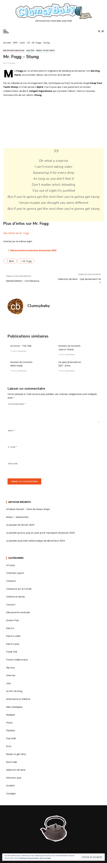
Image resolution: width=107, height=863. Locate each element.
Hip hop (10, 667)
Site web (13, 463)
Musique (10, 714)
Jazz (8, 683)
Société (10, 785)
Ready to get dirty (45, 50)
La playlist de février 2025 (20, 525)
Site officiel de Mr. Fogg (16, 233)
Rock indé (11, 762)
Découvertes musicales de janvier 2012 (33, 250)
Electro (30, 50)
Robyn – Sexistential (17, 517)
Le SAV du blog (14, 691)
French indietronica (17, 659)
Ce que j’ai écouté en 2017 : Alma (69, 364)
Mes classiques (14, 707)
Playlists (10, 730)
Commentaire (17, 404)
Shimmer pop (13, 777)
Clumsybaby (21, 351)
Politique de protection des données (35, 858)
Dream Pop (12, 620)
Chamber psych (15, 573)
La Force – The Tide (20, 345)
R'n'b (8, 746)
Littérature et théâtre (18, 699)
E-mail (12, 447)
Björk (11, 261)
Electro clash (13, 636)
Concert (10, 604)
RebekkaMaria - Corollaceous (22, 281)
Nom (11, 430)
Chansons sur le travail (18, 588)
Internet (10, 675)
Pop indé (11, 738)
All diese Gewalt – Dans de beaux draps (28, 509)
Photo (9, 722)
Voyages (11, 793)
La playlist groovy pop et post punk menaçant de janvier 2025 (40, 532)
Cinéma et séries (15, 596)
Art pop (10, 565)
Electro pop (12, 644)
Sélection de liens (15, 769)
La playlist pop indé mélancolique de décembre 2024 (35, 540)
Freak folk (11, 651)
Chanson (11, 581)
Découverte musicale (14, 50)
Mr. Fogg (27, 261)
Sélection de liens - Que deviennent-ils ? (79, 281)
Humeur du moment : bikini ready (21, 364)
